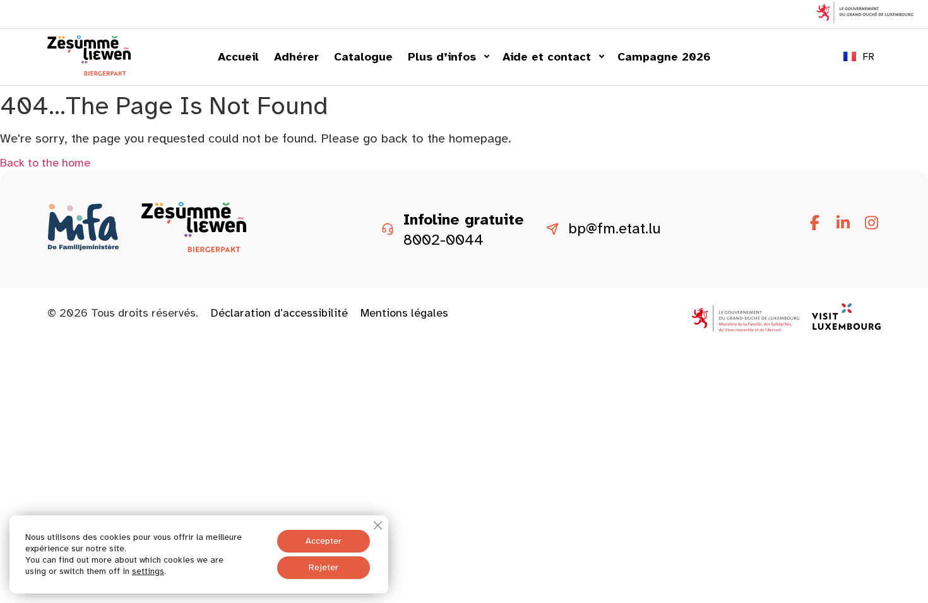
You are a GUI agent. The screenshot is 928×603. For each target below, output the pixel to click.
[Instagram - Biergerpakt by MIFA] (871, 223)
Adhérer (296, 57)
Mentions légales (404, 313)
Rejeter (323, 567)
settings (148, 571)
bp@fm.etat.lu (614, 229)
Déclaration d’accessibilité (279, 313)
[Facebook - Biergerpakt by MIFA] (814, 223)
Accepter (324, 541)
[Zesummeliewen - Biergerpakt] (89, 72)
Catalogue (363, 57)
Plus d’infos (442, 57)
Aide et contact (547, 57)
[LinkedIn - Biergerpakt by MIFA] (842, 223)
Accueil (238, 57)
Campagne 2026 (664, 57)
